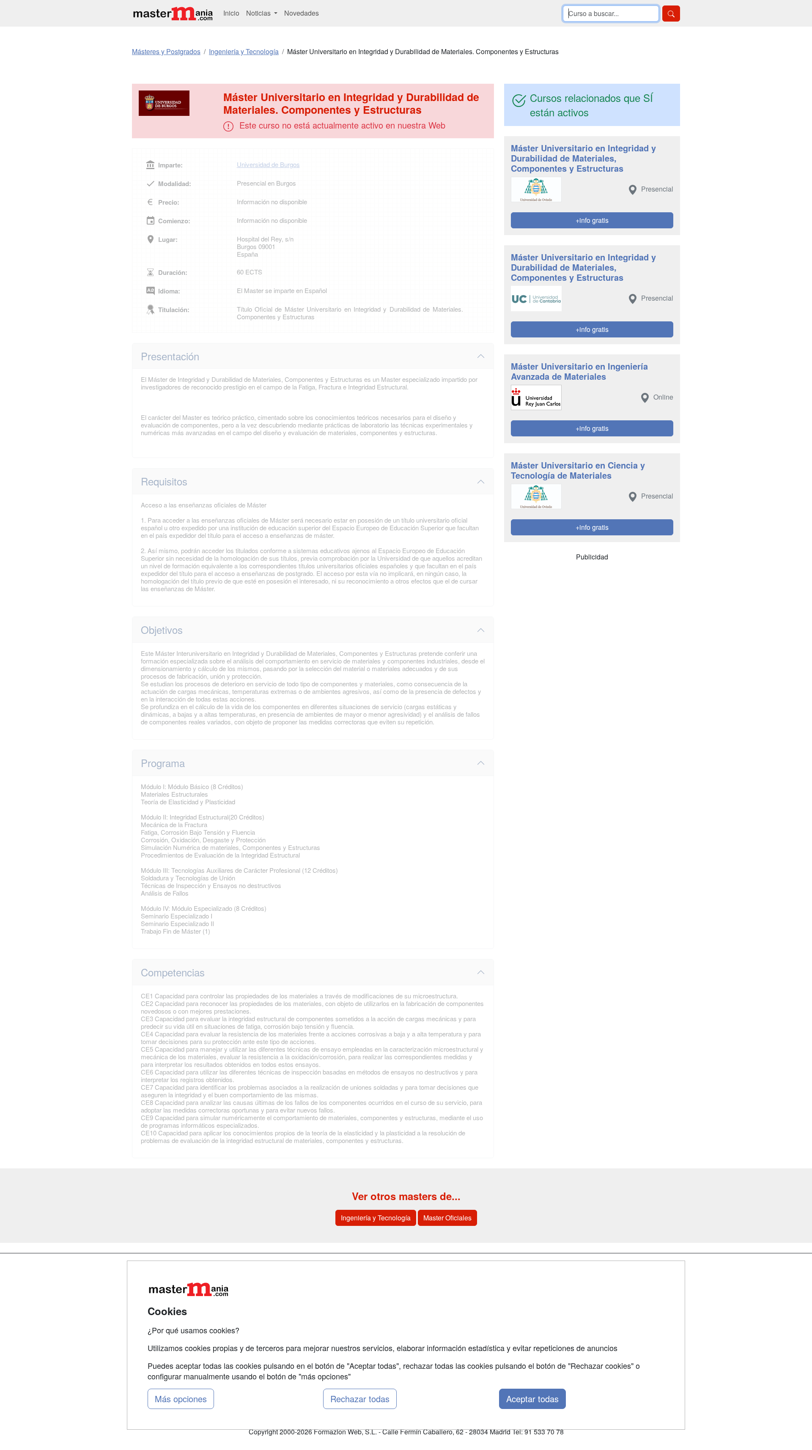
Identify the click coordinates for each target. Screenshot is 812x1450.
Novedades (301, 13)
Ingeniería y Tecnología (376, 1217)
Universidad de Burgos (268, 164)
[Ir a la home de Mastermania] (172, 13)
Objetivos (162, 629)
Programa (163, 762)
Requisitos (164, 481)
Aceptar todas (532, 1398)
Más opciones (181, 1398)
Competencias (173, 972)
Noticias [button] (259, 13)
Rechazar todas (360, 1398)
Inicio (231, 13)
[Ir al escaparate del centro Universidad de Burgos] (178, 103)
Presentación (170, 355)
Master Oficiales (447, 1217)
